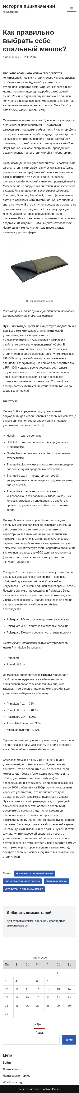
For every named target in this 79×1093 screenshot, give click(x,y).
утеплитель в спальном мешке (24, 889)
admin (15, 57)
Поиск (39, 1032)
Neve (22, 1089)
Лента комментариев (16, 1075)
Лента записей (12, 1069)
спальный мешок (56, 881)
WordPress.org (12, 1082)
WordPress (52, 1089)
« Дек (38, 1024)
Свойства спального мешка (22, 881)
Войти (7, 1062)
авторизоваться (17, 925)
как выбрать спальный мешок (34, 873)
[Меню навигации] (71, 8)
